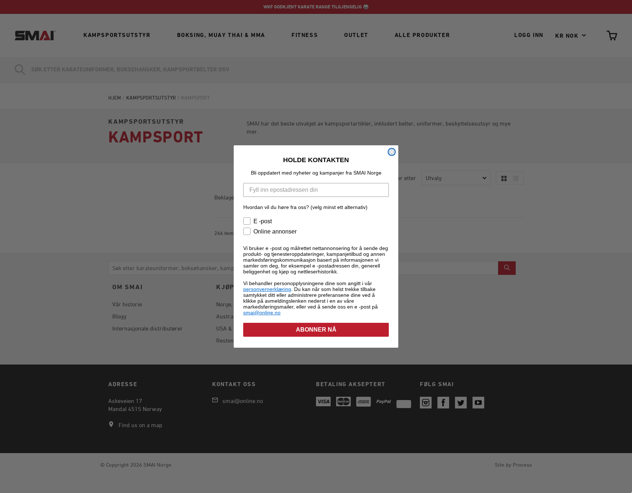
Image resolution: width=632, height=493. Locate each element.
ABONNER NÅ (316, 329)
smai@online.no (262, 312)
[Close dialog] (391, 152)
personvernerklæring (267, 289)
